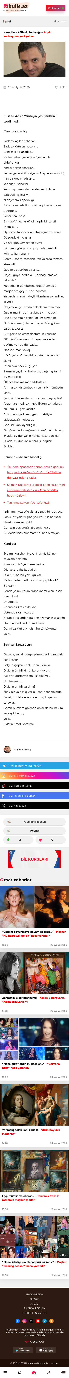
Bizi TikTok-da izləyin (20, 786)
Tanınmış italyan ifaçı (28, 502)
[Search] (19, 1372)
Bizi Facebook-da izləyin (22, 796)
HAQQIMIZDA (34, 1294)
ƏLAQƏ (34, 1299)
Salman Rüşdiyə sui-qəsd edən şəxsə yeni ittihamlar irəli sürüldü (36, 490)
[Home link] (34, 1372)
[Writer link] (48, 1372)
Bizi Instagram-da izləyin (22, 776)
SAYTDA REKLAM (34, 1308)
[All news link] (63, 1372)
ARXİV (34, 1303)
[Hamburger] (5, 1372)
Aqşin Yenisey (22, 749)
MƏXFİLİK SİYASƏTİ (34, 1313)
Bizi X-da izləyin (17, 806)
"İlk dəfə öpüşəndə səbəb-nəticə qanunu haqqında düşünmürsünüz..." (35, 472)
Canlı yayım (54, 8)
